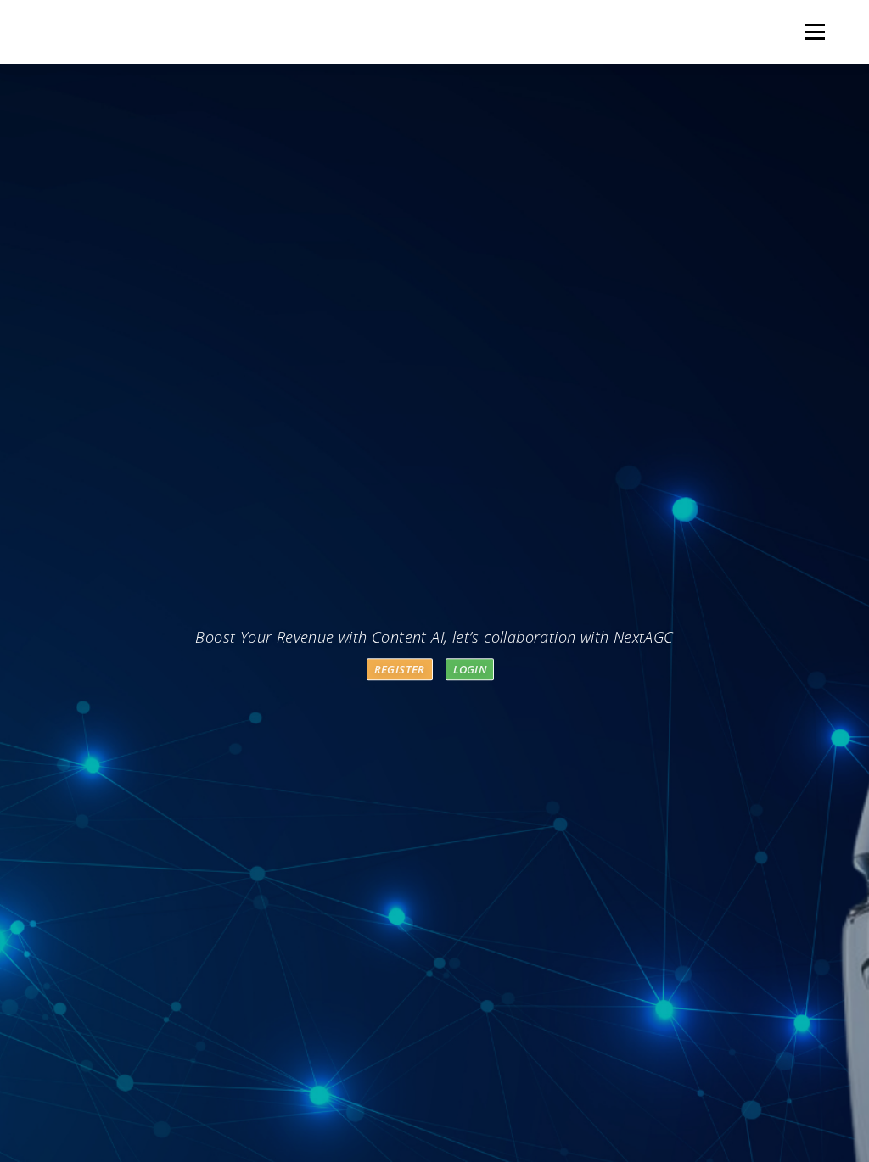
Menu (814, 32)
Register (399, 669)
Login (469, 669)
